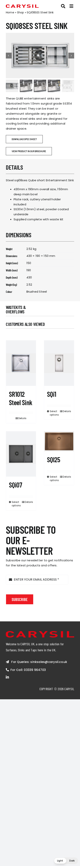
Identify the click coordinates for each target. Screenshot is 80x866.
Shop (20, 12)
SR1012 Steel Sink (20, 398)
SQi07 (15, 485)
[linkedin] (7, 676)
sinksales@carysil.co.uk (48, 662)
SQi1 (51, 394)
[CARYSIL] (22, 6)
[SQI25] (59, 441)
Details (22, 418)
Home (10, 12)
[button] (66, 860)
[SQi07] (21, 454)
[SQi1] (59, 363)
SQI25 (53, 459)
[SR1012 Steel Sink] (21, 363)
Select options (54, 413)
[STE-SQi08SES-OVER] (40, 55)
